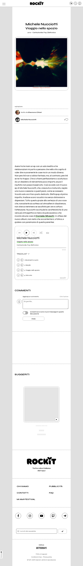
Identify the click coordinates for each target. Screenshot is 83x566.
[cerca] (75, 3)
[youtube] (41, 516)
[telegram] (65, 516)
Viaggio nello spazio (25, 241)
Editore (40, 546)
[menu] (3, 3)
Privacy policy (47, 557)
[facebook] (18, 516)
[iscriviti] (62, 531)
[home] (37, 3)
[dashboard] (79, 3)
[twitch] (53, 516)
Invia (33, 319)
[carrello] (71, 3)
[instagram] (30, 516)
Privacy (1, 555)
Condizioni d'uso (36, 557)
